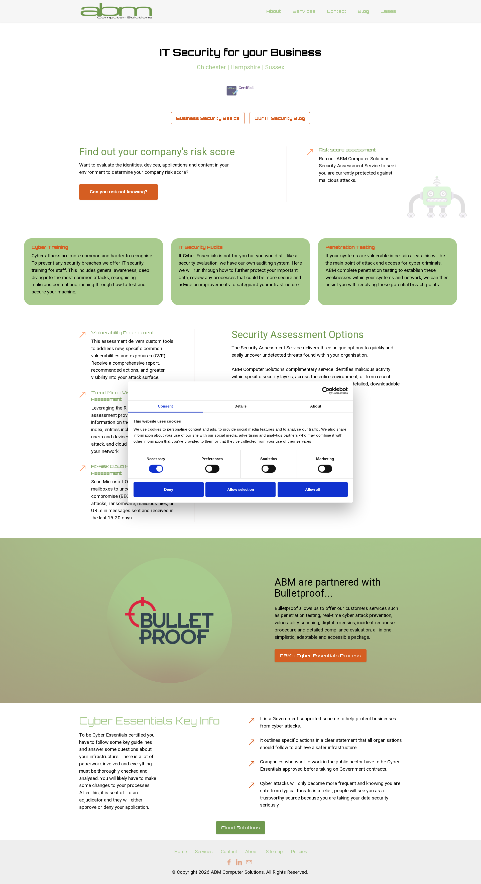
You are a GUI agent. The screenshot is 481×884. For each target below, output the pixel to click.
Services (304, 11)
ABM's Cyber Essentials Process (320, 655)
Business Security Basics (207, 118)
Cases (388, 11)
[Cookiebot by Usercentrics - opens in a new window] (326, 390)
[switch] (212, 469)
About (273, 11)
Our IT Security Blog (280, 118)
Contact (336, 11)
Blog (363, 11)
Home (180, 851)
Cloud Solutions (240, 827)
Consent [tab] (165, 406)
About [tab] (315, 406)
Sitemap (274, 851)
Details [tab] (240, 406)
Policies (299, 851)
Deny (168, 489)
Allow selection (240, 489)
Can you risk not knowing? (118, 192)
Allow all (312, 489)
